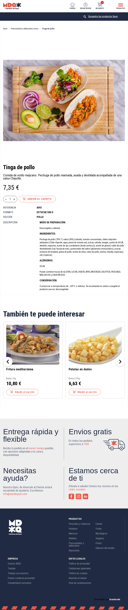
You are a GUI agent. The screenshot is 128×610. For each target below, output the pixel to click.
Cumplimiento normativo (19, 582)
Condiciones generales (80, 568)
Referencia (9, 207)
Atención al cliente (78, 578)
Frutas (99, 528)
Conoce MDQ (14, 563)
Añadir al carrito (37, 199)
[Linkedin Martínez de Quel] (85, 496)
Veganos (100, 538)
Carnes (99, 523)
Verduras (73, 528)
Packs (99, 543)
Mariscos (73, 533)
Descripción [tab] (10, 222)
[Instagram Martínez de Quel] (78, 496)
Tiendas (11, 568)
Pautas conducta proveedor (21, 578)
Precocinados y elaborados (76, 544)
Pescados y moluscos (79, 523)
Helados (73, 538)
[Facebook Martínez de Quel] (71, 496)
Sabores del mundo (105, 548)
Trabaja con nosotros (18, 573)
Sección (7, 216)
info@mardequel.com (15, 494)
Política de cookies (78, 573)
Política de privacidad (79, 563)
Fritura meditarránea (19, 369)
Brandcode (114, 599)
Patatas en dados (80, 369)
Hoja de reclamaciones (80, 582)
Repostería (74, 550)
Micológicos (101, 533)
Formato (8, 212)
